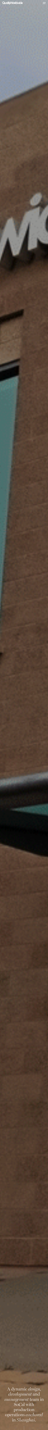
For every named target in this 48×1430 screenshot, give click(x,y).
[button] (44, 3)
